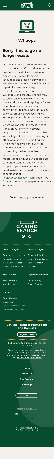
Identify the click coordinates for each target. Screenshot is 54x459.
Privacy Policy (39, 355)
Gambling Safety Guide (13, 309)
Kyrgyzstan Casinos (12, 259)
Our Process (27, 379)
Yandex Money (34, 280)
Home (26, 368)
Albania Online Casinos (13, 266)
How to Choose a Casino (14, 306)
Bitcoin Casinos (35, 284)
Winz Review (9, 284)
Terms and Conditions (29, 357)
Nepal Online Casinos (12, 263)
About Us (27, 373)
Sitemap (27, 384)
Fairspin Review (10, 280)
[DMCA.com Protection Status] (26, 420)
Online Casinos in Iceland (14, 255)
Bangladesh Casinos (37, 255)
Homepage (26, 197)
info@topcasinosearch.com (19, 177)
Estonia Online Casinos (38, 259)
